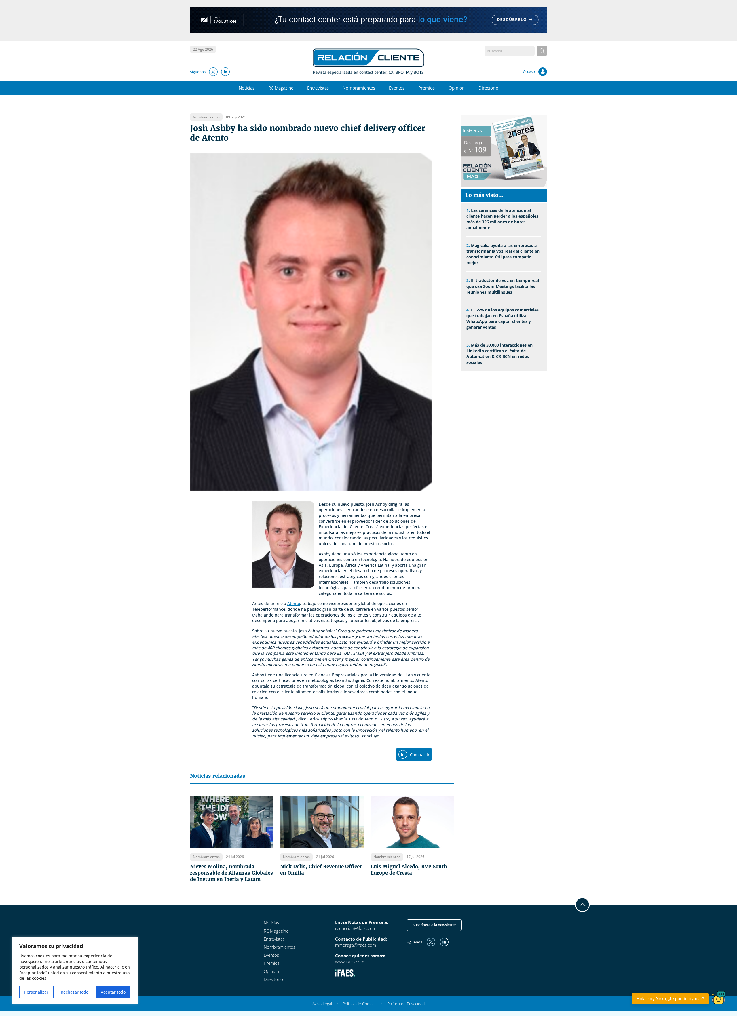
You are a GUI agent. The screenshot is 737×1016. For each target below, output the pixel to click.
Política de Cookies (360, 1004)
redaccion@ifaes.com (355, 928)
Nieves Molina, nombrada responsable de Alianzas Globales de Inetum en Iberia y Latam (231, 872)
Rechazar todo (74, 992)
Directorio (488, 88)
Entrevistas (318, 88)
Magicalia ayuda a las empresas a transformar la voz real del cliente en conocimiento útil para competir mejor (503, 254)
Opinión (457, 88)
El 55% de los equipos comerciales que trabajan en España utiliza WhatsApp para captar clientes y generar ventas (502, 318)
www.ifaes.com (349, 961)
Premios (426, 88)
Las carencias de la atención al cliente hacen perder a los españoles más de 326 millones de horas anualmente (502, 219)
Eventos (396, 88)
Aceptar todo (113, 992)
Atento (293, 603)
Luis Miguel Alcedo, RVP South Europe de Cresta (409, 869)
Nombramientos (359, 88)
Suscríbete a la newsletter (434, 924)
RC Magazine (280, 88)
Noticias (246, 88)
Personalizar (36, 992)
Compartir (420, 754)
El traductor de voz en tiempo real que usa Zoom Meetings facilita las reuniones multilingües (502, 286)
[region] (75, 970)
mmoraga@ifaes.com (355, 945)
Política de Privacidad (406, 1004)
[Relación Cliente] (369, 61)
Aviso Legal (322, 1004)
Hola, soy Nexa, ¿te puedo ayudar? (670, 998)
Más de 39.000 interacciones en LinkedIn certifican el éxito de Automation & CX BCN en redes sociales (499, 353)
